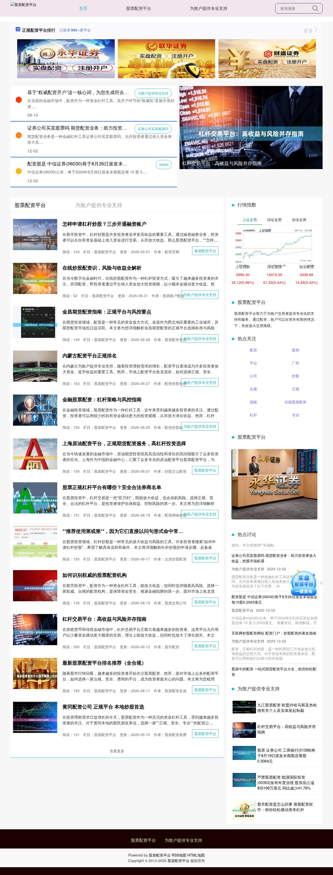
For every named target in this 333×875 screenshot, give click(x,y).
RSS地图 (179, 855)
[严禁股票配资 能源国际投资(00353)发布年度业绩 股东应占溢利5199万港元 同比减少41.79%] (244, 782)
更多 (309, 30)
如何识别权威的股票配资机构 (94, 574)
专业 (295, 414)
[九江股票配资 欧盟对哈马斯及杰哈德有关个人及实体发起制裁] (244, 707)
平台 (253, 362)
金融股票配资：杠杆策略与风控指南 (102, 399)
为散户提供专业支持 (208, 8)
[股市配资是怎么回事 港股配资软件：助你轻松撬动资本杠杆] (244, 810)
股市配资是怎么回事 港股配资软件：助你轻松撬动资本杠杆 (285, 806)
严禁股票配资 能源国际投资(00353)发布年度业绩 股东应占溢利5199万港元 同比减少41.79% (285, 782)
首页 (83, 8)
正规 (295, 388)
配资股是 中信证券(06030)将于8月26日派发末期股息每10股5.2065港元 (101, 163)
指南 (253, 401)
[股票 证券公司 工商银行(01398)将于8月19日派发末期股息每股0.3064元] (244, 755)
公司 (253, 375)
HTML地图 (196, 855)
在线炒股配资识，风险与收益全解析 (102, 267)
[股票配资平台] (23, 7)
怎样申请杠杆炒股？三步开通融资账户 (104, 223)
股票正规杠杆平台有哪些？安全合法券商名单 (111, 487)
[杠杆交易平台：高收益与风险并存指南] (251, 133)
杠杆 (253, 414)
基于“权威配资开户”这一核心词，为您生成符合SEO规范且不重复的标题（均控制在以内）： (122, 92)
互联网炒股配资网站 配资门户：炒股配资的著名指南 (274, 621)
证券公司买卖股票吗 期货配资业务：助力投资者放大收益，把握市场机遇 (102, 127)
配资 (253, 349)
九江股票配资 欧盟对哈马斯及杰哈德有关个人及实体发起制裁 (287, 707)
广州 (295, 362)
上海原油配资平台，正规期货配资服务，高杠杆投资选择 (124, 443)
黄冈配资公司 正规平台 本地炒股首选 (103, 706)
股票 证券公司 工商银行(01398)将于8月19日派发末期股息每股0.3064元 (286, 755)
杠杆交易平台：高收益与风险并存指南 (222, 162)
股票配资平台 (138, 8)
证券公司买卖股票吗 (153, 128)
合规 (253, 388)
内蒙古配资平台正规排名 (89, 355)
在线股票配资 (295, 401)
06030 (163, 164)
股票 (295, 349)
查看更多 (117, 750)
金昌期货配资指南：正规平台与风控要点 (106, 311)
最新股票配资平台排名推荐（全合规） (104, 662)
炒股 (295, 375)
